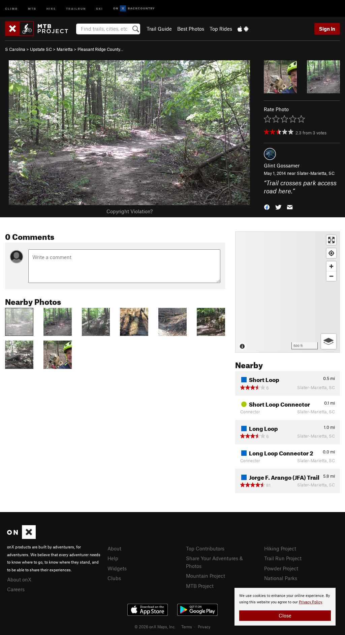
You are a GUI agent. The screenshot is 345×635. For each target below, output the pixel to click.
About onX (19, 579)
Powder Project (281, 568)
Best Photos (190, 29)
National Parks (280, 578)
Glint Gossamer (282, 165)
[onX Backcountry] (134, 8)
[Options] (328, 341)
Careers (16, 589)
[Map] (288, 292)
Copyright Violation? (129, 211)
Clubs (114, 578)
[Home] (40, 28)
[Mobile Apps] (243, 29)
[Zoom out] (331, 276)
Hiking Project (280, 548)
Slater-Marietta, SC (316, 173)
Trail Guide (159, 29)
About (114, 548)
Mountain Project (205, 576)
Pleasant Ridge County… (100, 49)
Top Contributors (205, 548)
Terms (186, 626)
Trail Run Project (283, 558)
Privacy (204, 626)
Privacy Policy (310, 602)
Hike (51, 8)
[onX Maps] (21, 537)
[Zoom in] (331, 266)
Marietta (65, 49)
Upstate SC (41, 49)
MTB (32, 8)
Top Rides (221, 29)
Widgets (117, 568)
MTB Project (200, 586)
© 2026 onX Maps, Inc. (155, 626)
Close (285, 615)
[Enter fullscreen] (331, 240)
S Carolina (15, 49)
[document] (285, 607)
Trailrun (76, 8)
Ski (99, 8)
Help (112, 558)
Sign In (327, 29)
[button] (267, 207)
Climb (11, 8)
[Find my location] (331, 253)
